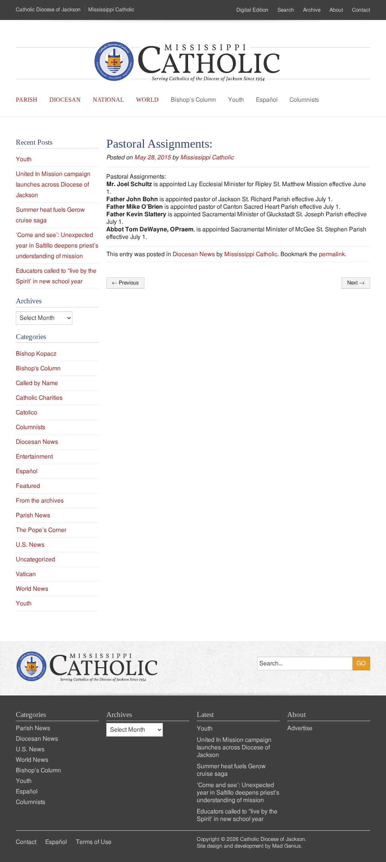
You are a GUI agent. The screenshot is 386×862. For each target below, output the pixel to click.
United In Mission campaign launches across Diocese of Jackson (53, 184)
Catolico (26, 413)
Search (285, 10)
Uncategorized (35, 559)
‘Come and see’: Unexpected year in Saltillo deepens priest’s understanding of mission (57, 245)
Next (356, 283)
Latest (205, 714)
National (108, 99)
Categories (31, 714)
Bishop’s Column (193, 100)
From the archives (40, 501)
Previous (125, 283)
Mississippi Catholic (207, 157)
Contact (361, 10)
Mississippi (111, 9)
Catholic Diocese (48, 9)
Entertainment (34, 457)
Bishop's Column (38, 368)
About (336, 10)
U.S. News (30, 545)
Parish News (33, 515)
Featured (28, 486)
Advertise (299, 728)
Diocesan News (194, 254)
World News (32, 589)
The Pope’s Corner (41, 530)
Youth (236, 100)
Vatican (26, 574)
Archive (311, 10)
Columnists (304, 100)
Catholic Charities (39, 398)
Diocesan (65, 99)
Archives (119, 714)
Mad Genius (286, 846)
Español (266, 100)
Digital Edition (252, 10)
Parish (26, 99)
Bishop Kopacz (36, 354)
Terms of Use (94, 842)
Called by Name (37, 383)
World (147, 99)
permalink (332, 254)
